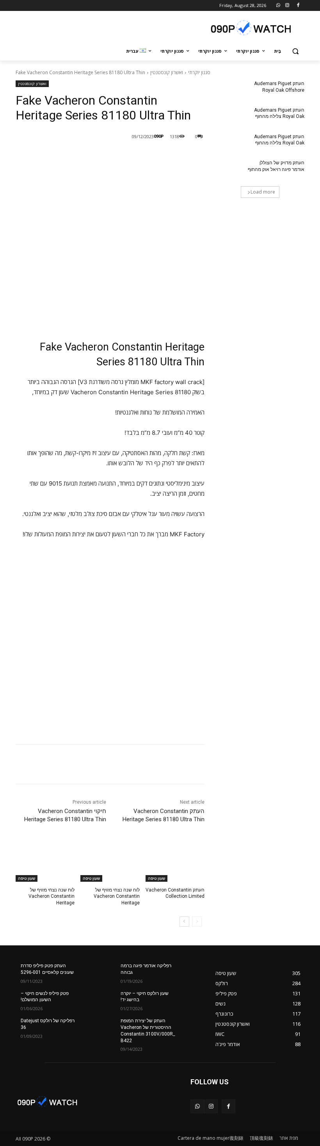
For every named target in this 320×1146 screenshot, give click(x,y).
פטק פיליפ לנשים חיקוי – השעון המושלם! (45, 997)
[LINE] (148, 156)
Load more (263, 192)
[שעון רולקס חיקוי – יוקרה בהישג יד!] (191, 999)
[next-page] (184, 921)
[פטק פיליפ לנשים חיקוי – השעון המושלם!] (91, 999)
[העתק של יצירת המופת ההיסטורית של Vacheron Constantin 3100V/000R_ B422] (191, 1027)
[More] (76, 156)
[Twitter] (112, 156)
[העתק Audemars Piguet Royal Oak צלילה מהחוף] (228, 116)
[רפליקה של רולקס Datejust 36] (91, 1027)
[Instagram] (287, 5)
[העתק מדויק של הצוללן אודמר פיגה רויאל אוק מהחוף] (228, 169)
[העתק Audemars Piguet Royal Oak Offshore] (228, 89)
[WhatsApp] (278, 5)
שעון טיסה (156, 878)
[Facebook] (297, 5)
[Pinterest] (94, 156)
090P (159, 136)
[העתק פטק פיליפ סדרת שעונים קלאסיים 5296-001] (91, 972)
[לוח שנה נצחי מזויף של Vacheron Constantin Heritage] (109, 861)
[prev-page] (197, 921)
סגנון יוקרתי (199, 72)
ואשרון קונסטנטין (166, 72)
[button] (295, 51)
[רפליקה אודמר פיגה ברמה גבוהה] (191, 972)
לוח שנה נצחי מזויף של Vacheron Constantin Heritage (117, 896)
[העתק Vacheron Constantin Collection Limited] (175, 861)
